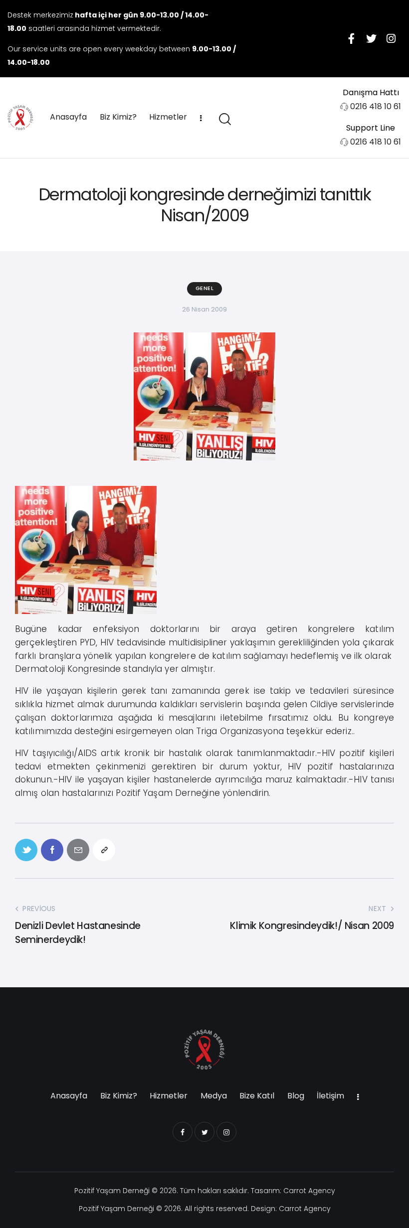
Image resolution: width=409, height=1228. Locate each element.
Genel (205, 288)
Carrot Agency (309, 1191)
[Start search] (224, 119)
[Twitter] (371, 38)
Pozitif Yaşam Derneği (112, 1191)
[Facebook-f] (351, 38)
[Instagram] (391, 38)
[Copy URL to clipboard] (104, 850)
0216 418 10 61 (375, 106)
